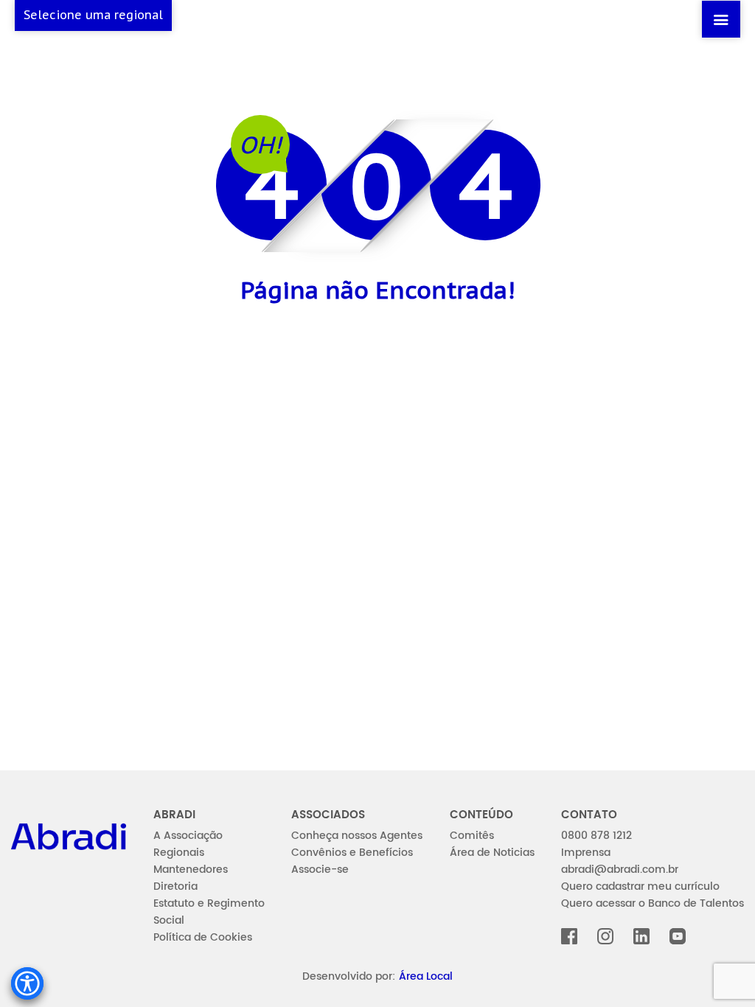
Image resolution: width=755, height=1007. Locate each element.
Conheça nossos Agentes (356, 835)
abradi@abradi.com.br (619, 869)
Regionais (178, 852)
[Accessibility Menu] (27, 983)
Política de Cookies (202, 937)
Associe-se (320, 869)
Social (168, 920)
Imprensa (585, 852)
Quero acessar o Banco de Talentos (652, 903)
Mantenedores (190, 869)
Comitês (472, 835)
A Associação (188, 835)
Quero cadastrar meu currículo (640, 886)
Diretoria (175, 886)
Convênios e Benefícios (352, 852)
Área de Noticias (492, 852)
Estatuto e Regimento (209, 903)
